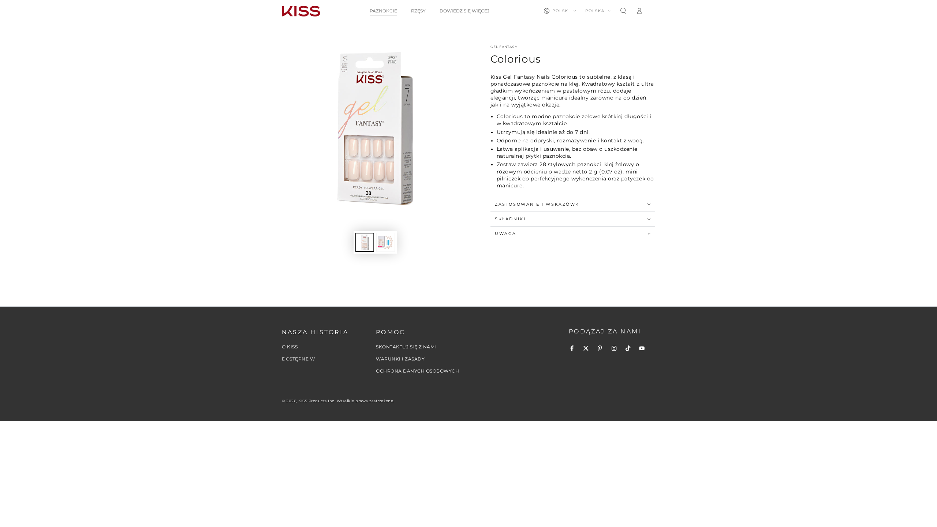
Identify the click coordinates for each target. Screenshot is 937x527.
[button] (623, 11)
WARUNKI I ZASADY (400, 359)
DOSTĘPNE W (298, 359)
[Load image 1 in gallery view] (364, 242)
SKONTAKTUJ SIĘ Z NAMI (406, 347)
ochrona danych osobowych (417, 371)
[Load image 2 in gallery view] (385, 242)
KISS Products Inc (316, 401)
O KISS (290, 347)
